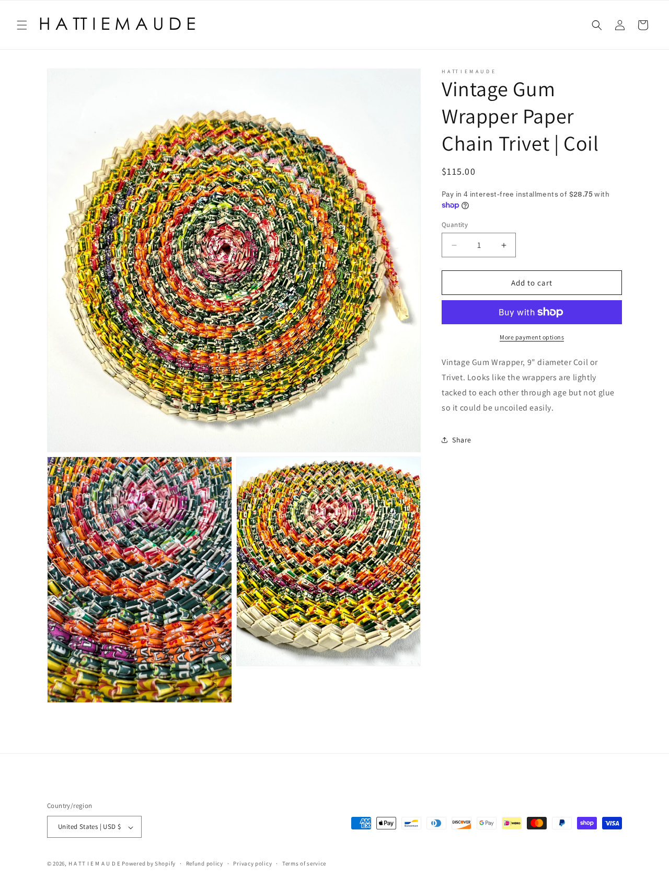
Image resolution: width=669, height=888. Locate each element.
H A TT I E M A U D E (95, 864)
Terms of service (304, 863)
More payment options (532, 337)
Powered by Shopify (149, 864)
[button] (21, 25)
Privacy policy (252, 863)
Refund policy (204, 863)
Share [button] (461, 440)
